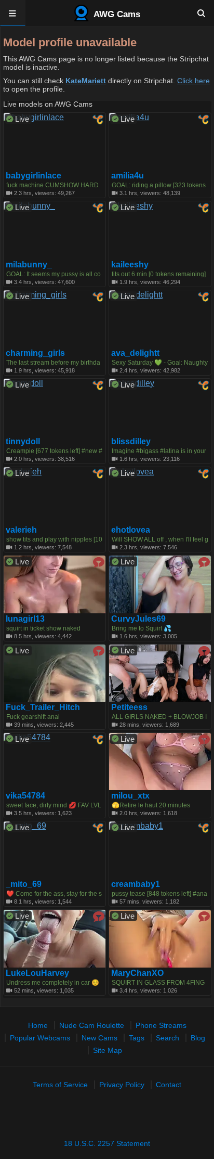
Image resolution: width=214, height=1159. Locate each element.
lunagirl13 (25, 619)
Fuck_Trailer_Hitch (43, 707)
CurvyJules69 (138, 619)
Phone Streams (161, 1025)
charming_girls (35, 353)
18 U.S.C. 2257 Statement (107, 1143)
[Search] (201, 13)
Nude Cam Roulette (91, 1025)
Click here (193, 80)
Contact (168, 1084)
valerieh (21, 530)
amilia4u (127, 176)
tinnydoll (23, 441)
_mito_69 (24, 884)
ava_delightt (135, 353)
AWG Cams (115, 14)
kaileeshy (130, 265)
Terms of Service (60, 1084)
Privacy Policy (121, 1084)
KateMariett (85, 80)
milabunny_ (29, 265)
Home (38, 1025)
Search (167, 1038)
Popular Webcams (40, 1038)
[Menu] (12, 13)
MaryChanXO (137, 973)
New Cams (99, 1038)
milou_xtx (130, 796)
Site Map (107, 1050)
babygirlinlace (33, 176)
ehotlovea (130, 530)
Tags (136, 1038)
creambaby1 (135, 884)
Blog (198, 1038)
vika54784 (25, 796)
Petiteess (129, 707)
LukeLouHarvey (37, 973)
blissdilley (131, 441)
